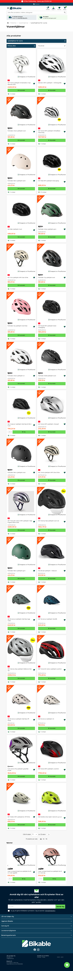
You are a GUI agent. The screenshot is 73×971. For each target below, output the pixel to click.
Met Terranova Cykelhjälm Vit (46, 719)
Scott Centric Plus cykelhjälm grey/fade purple (18, 769)
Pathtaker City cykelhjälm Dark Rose (17, 325)
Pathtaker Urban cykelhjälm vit (16, 375)
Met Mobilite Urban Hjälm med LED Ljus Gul (50, 817)
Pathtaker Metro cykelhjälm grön (16, 570)
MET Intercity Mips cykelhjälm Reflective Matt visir (20, 669)
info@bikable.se (10, 958)
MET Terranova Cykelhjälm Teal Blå (47, 619)
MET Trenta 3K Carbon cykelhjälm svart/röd (49, 669)
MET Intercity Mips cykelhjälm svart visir (48, 520)
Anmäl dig (60, 906)
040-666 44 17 (10, 957)
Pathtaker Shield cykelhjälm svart (47, 375)
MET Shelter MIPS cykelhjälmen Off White (19, 817)
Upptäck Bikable (7, 921)
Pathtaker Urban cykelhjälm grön (47, 229)
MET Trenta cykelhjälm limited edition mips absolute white (19, 83)
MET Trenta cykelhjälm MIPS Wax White (49, 472)
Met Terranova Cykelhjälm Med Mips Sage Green (19, 619)
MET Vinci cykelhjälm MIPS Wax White (18, 277)
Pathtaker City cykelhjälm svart (46, 277)
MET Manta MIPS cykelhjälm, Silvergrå (48, 424)
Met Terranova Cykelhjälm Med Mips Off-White (18, 719)
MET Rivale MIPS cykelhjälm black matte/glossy (47, 326)
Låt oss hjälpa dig (7, 916)
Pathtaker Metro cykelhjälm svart (17, 472)
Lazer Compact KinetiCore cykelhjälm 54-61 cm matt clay (50, 872)
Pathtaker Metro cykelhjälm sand (16, 180)
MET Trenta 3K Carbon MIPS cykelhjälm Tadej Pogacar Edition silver (20, 521)
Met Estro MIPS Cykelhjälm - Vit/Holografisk (49, 82)
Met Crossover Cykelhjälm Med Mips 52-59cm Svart (20, 424)
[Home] (8, 23)
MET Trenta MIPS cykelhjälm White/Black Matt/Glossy (49, 131)
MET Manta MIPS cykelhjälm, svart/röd (48, 769)
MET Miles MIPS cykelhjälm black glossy (48, 180)
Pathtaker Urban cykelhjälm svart (17, 131)
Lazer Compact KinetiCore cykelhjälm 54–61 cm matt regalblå (19, 872)
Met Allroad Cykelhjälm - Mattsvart (47, 570)
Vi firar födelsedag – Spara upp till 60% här (38, 1)
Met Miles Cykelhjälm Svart (15, 229)
